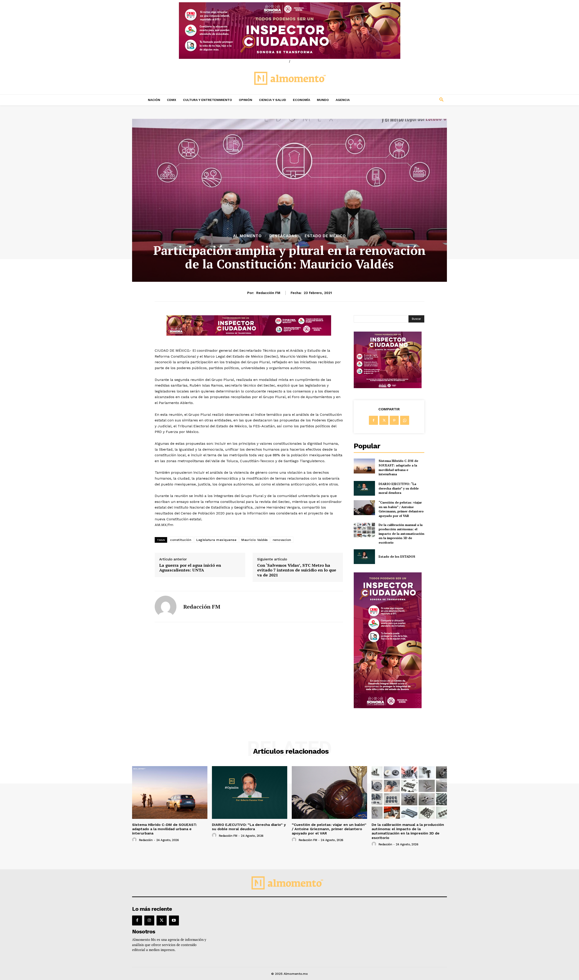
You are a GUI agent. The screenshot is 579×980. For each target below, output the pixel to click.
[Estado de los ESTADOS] (364, 556)
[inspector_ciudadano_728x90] (248, 334)
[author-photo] (135, 839)
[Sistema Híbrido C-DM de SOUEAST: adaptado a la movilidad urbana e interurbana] (364, 466)
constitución (180, 540)
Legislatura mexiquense (216, 540)
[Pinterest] (394, 420)
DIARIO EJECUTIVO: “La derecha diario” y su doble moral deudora (399, 488)
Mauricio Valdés (254, 540)
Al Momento (247, 236)
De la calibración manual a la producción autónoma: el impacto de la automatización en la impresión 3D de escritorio (401, 534)
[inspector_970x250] (289, 30)
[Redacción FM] (165, 606)
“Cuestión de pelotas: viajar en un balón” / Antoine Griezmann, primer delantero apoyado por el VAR (401, 509)
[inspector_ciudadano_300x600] (388, 707)
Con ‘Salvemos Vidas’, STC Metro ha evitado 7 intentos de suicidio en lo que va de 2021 (296, 570)
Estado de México (325, 236)
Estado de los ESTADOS (397, 556)
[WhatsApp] (404, 420)
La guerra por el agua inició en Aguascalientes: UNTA (190, 568)
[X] (383, 420)
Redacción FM (268, 293)
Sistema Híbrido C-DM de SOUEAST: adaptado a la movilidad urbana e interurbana (398, 467)
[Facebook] (373, 420)
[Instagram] (149, 920)
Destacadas (283, 236)
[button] (411, 99)
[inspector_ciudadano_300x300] (388, 387)
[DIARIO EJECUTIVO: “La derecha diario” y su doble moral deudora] (364, 488)
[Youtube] (174, 920)
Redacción (146, 840)
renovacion (282, 540)
